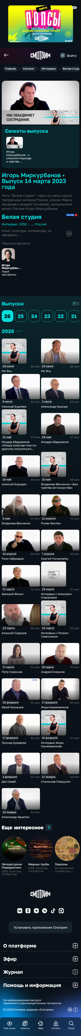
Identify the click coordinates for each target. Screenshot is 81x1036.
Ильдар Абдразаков (54, 442)
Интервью (49, 68)
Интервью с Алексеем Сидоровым (56, 595)
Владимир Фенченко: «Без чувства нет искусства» (59, 485)
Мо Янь (7, 371)
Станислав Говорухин (56, 781)
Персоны (61, 864)
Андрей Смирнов (53, 672)
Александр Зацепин (15, 817)
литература (37, 231)
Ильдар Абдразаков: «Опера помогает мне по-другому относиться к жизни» (19, 447)
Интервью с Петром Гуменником (54, 634)
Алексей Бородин (14, 484)
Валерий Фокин (13, 594)
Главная (10, 68)
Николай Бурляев (14, 406)
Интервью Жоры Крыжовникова (52, 744)
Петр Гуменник (12, 672)
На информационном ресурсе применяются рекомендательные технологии (32, 1002)
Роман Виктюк (51, 523)
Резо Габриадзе (13, 558)
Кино (6, 231)
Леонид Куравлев (14, 742)
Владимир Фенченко (16, 523)
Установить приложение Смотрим (40, 927)
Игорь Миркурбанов (11, 266)
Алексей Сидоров (14, 633)
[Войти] (62, 55)
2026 (19, 331)
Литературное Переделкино (12, 865)
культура (19, 231)
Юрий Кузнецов (12, 707)
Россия (41, 224)
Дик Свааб (9, 781)
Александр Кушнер (54, 406)
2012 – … (26, 224)
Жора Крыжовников (54, 707)
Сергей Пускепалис (54, 558)
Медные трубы (38, 864)
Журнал (13, 972)
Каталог (28, 68)
